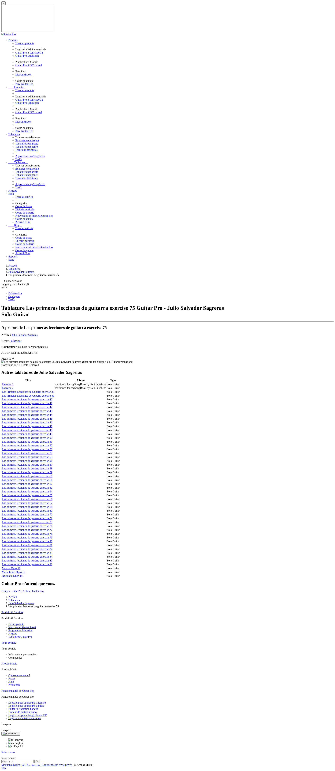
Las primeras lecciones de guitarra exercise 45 (27, 418)
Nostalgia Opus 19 (12, 575)
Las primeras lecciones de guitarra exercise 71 (27, 518)
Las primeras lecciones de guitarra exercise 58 (27, 468)
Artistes (12, 190)
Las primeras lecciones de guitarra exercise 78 (27, 533)
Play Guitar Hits (24, 83)
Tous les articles (24, 196)
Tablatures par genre (26, 146)
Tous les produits (24, 43)
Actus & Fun (22, 222)
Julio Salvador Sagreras (25, 334)
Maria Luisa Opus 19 (13, 572)
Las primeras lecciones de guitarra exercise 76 (27, 526)
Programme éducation (20, 630)
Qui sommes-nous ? (19, 675)
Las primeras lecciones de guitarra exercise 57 (27, 464)
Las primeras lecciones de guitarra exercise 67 (27, 503)
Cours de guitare (24, 218)
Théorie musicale (24, 209)
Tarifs (18, 159)
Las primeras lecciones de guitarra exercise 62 (27, 483)
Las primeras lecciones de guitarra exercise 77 (27, 529)
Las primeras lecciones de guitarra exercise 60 (27, 476)
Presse (11, 678)
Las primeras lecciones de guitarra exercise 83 (27, 552)
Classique (16, 340)
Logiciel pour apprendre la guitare (27, 702)
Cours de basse (23, 206)
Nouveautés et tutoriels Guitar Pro (34, 215)
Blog (11, 193)
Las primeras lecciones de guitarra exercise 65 (27, 495)
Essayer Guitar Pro (11, 591)
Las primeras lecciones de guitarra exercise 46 (27, 422)
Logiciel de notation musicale (24, 718)
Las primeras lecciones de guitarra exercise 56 (27, 460)
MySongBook (23, 74)
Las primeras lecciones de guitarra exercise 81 (27, 545)
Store (11, 259)
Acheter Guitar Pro (33, 591)
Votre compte (8, 642)
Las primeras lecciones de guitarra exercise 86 (27, 564)
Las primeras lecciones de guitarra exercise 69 (27, 510)
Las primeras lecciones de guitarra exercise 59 (27, 472)
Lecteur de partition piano (22, 712)
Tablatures (14, 134)
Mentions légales (11, 764)
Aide (11, 681)
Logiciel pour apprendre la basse (26, 705)
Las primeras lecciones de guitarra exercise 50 (27, 437)
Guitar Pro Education (27, 55)
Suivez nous (8, 752)
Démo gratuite (16, 624)
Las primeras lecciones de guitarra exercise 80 (27, 541)
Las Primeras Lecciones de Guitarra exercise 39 (28, 395)
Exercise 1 (7, 384)
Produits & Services (12, 612)
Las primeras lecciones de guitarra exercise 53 (27, 449)
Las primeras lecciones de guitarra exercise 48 (27, 430)
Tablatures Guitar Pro (20, 636)
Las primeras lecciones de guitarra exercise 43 (27, 410)
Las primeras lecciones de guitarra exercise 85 (27, 560)
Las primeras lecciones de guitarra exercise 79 (27, 537)
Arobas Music (9, 663)
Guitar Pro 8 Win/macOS (29, 52)
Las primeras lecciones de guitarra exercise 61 (27, 479)
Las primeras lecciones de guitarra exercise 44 (27, 414)
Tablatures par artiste (26, 143)
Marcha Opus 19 (11, 568)
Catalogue (14, 296)
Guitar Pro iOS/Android (28, 65)
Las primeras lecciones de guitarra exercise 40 (27, 399)
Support (12, 256)
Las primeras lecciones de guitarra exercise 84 (27, 556)
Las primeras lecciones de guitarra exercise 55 (27, 456)
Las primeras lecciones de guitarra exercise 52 (27, 445)
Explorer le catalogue (27, 140)
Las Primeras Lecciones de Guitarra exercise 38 (28, 391)
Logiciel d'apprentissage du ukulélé (27, 715)
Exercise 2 (7, 387)
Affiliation (14, 684)
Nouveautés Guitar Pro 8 (22, 627)
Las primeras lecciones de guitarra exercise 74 (27, 522)
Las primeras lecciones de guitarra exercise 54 (27, 453)
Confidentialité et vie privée (57, 764)
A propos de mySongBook (30, 156)
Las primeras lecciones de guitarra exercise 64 (27, 491)
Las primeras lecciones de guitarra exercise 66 (27, 499)
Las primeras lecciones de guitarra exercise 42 (27, 407)
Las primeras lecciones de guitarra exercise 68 (27, 506)
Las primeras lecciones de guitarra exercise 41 (27, 403)
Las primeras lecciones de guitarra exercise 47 (27, 426)
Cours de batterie (24, 212)
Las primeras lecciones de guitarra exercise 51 (27, 441)
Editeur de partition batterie (23, 708)
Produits (12, 40)
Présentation (15, 293)
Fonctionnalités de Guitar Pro (17, 690)
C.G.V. (36, 764)
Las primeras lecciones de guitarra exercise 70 (27, 514)
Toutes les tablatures (26, 149)
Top (3, 767)
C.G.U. (26, 764)
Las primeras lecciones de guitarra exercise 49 (27, 433)
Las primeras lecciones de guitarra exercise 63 (27, 487)
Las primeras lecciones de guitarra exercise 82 (27, 549)
